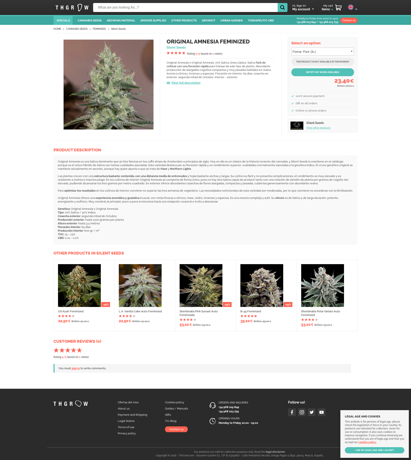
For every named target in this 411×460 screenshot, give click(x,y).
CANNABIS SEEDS (90, 20)
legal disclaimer (275, 451)
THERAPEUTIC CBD (261, 20)
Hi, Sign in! (299, 5)
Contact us (348, 20)
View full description (185, 83)
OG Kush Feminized (70, 311)
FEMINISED (99, 28)
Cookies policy (174, 402)
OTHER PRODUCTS (184, 20)
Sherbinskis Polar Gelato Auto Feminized (320, 313)
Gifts (168, 414)
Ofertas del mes (128, 402)
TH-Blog (170, 421)
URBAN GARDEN (231, 20)
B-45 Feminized (250, 311)
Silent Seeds (118, 28)
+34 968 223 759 (328, 22)
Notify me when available (322, 72)
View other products (318, 127)
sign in (75, 368)
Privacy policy (127, 433)
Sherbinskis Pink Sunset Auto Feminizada (199, 313)
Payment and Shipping (132, 414)
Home (57, 28)
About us (124, 408)
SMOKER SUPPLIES (153, 20)
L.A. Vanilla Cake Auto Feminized (140, 311)
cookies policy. (367, 442)
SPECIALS (63, 20)
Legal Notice (126, 421)
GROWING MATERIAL (121, 20)
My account (301, 9)
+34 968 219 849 (306, 22)
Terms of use (126, 427)
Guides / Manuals (176, 408)
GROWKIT (208, 20)
